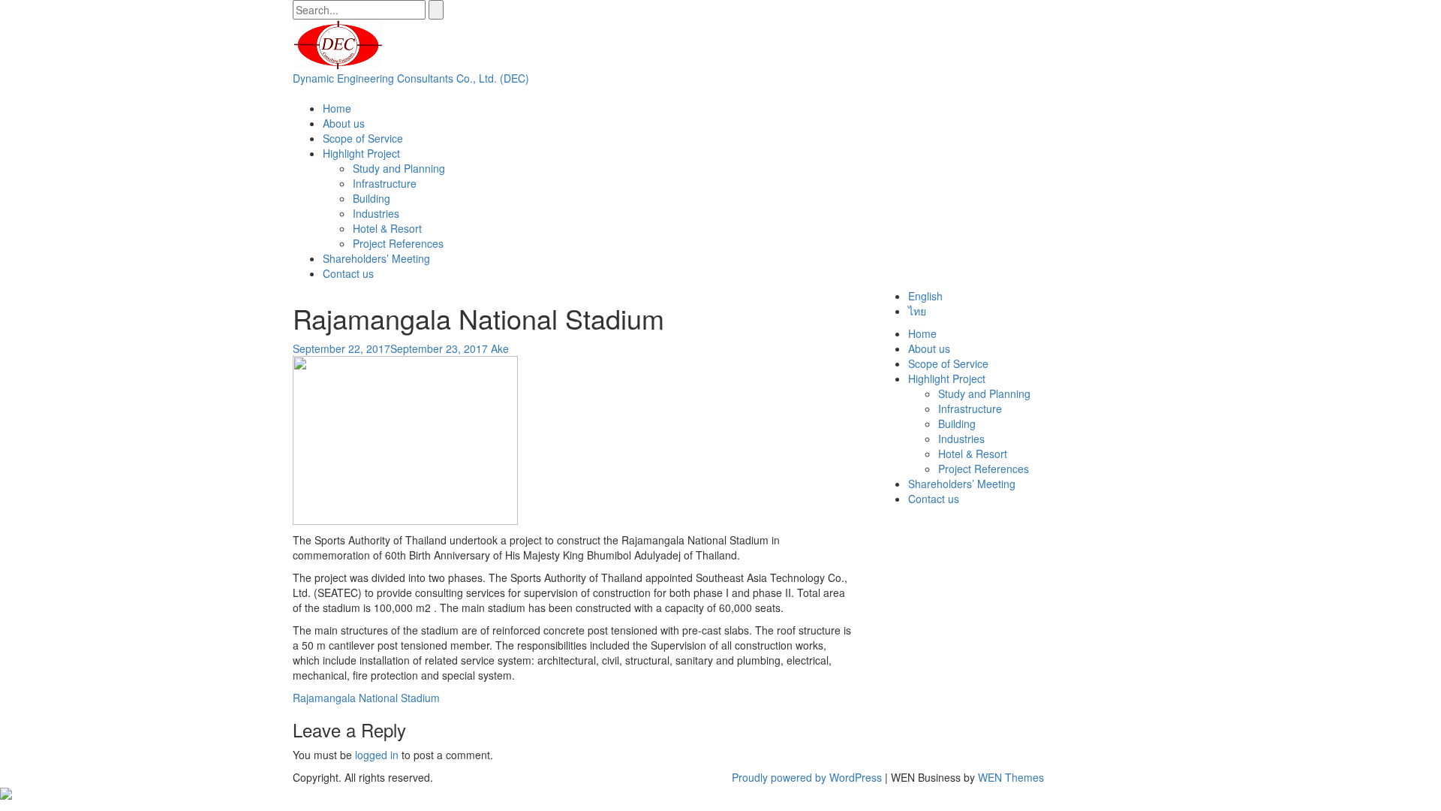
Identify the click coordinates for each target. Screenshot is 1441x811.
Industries (376, 213)
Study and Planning (399, 168)
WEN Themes (1011, 777)
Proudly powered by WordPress (807, 777)
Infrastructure (385, 183)
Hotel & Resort (387, 228)
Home (337, 108)
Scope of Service (363, 138)
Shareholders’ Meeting (376, 258)
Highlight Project (361, 153)
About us (344, 123)
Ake (500, 348)
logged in (377, 754)
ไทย (917, 310)
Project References (398, 243)
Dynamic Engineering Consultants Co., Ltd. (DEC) (411, 78)
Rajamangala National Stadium (366, 697)
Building (371, 198)
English (925, 295)
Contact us (348, 273)
